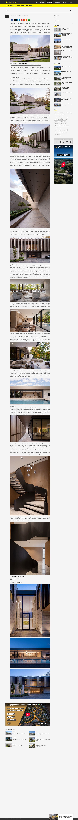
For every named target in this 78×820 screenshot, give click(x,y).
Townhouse (56, 20)
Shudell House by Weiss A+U (17, 745)
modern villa (64, 132)
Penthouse (56, 17)
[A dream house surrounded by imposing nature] (57, 79)
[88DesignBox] (12, 2)
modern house (19, 15)
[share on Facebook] (12, 20)
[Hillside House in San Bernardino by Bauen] (57, 90)
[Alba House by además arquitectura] (57, 30)
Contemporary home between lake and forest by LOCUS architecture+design (26, 65)
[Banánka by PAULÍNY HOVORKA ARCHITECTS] (32, 747)
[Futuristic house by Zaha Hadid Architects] (57, 84)
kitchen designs (64, 119)
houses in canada (25, 15)
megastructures (62, 127)
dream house (63, 123)
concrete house (57, 123)
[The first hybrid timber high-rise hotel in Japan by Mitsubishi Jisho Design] (57, 36)
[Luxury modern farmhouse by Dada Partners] (57, 105)
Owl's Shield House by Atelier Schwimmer (19, 63)
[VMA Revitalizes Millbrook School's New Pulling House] (32, 734)
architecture (57, 112)
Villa (55, 22)
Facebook (56, 142)
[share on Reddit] (25, 20)
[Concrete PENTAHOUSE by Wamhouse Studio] (57, 101)
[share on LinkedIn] (18, 20)
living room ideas (66, 125)
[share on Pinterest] (22, 20)
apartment (61, 112)
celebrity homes (63, 121)
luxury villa (56, 127)
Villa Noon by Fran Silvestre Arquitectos (19, 739)
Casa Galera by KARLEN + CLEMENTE (19, 733)
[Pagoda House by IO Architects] (57, 69)
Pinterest (67, 142)
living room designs (58, 117)
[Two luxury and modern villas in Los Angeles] (57, 74)
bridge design (57, 121)
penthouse (66, 112)
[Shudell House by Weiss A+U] (9, 746)
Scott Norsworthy (19, 582)
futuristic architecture (58, 125)
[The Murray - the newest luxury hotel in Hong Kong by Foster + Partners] (53, 819)
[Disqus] (27, 767)
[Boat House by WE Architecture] (57, 95)
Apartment (56, 15)
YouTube (71, 142)
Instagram (60, 142)
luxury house (14, 15)
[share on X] (15, 20)
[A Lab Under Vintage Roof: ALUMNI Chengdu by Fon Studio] (57, 59)
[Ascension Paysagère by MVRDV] (57, 42)
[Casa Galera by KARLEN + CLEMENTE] (9, 734)
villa (70, 112)
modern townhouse (58, 132)
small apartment (57, 134)
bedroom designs (65, 117)
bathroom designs (58, 119)
